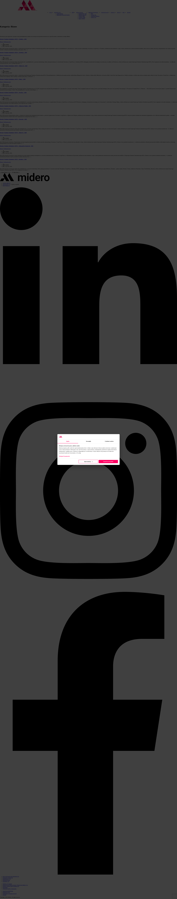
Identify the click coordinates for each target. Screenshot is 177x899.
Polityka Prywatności (64, 456)
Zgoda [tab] (67, 441)
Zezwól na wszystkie (108, 461)
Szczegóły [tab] (88, 441)
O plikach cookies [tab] (109, 441)
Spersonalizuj (87, 461)
